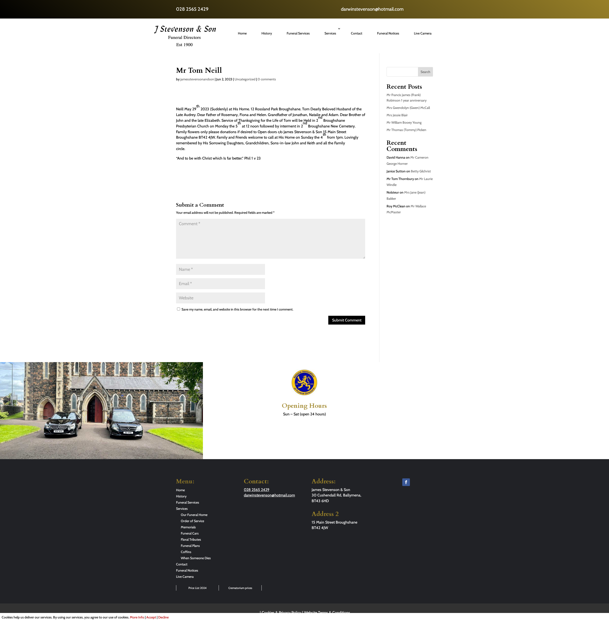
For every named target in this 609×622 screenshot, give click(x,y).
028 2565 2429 (192, 9)
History (266, 33)
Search (425, 72)
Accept (151, 617)
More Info (137, 617)
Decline (163, 617)
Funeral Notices (388, 33)
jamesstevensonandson (197, 79)
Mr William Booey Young (404, 122)
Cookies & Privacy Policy (281, 612)
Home (242, 33)
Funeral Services (298, 33)
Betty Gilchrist (421, 171)
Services (330, 33)
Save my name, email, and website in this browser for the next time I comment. (237, 309)
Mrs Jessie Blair (397, 115)
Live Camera (423, 33)
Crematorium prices (240, 588)
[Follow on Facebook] (406, 482)
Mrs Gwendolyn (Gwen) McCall (408, 108)
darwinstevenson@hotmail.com (372, 9)
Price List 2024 (197, 588)
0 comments (267, 79)
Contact (356, 33)
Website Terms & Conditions (327, 612)
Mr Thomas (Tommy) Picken (406, 130)
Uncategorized (245, 79)
